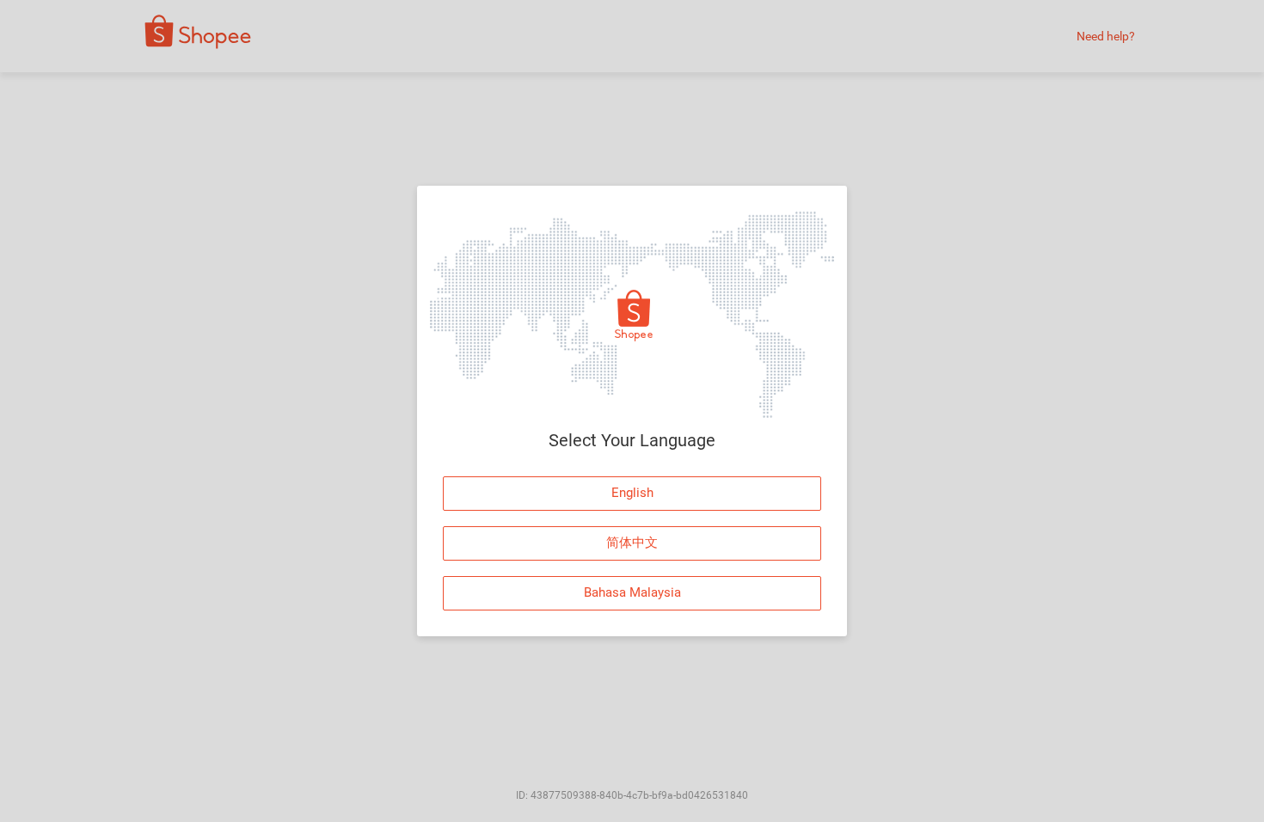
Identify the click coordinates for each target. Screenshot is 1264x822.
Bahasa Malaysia (632, 592)
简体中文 (632, 542)
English (632, 492)
